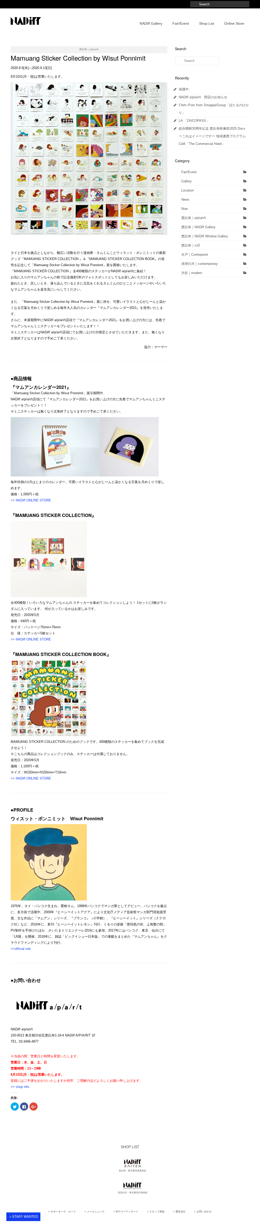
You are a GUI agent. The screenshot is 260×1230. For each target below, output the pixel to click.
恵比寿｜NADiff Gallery (198, 227)
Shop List (206, 23)
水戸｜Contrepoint (194, 254)
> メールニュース (95, 1211)
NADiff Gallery (151, 23)
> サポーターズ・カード (62, 1211)
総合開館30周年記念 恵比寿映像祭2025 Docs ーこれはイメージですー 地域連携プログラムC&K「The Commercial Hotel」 (212, 136)
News (185, 199)
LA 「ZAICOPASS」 (194, 120)
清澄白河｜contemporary (199, 264)
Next (171, 158)
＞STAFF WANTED (23, 1217)
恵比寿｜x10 (190, 245)
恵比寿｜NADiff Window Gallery (204, 236)
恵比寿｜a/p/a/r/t (193, 218)
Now (184, 209)
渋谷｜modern (191, 273)
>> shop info (20, 1087)
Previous (6, 158)
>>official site (21, 949)
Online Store (234, 23)
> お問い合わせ (203, 1211)
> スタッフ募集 (156, 1211)
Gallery (186, 181)
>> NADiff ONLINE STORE (31, 500)
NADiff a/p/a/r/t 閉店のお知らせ (203, 97)
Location (187, 190)
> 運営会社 (179, 1211)
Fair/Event (180, 23)
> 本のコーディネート (125, 1211)
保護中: (184, 89)
